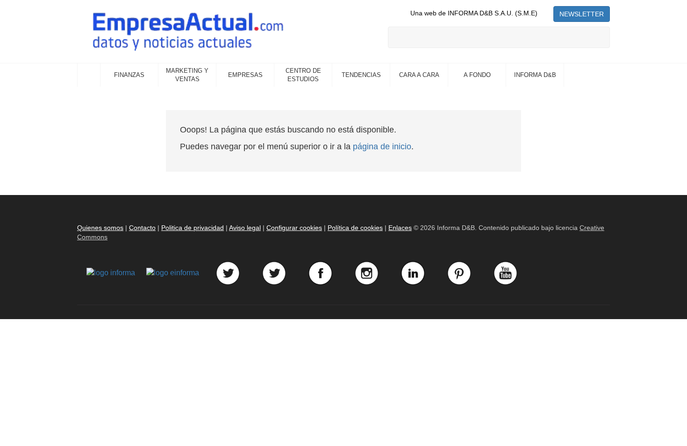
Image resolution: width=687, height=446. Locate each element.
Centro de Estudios (303, 75)
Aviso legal (245, 227)
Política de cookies (355, 227)
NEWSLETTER (581, 14)
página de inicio (382, 146)
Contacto (142, 227)
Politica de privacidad (192, 227)
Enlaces (400, 227)
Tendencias (361, 74)
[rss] (545, 13)
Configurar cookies (294, 227)
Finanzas (129, 74)
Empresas (245, 74)
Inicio (89, 75)
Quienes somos (100, 227)
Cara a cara (419, 74)
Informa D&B (535, 74)
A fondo (477, 74)
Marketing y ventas (187, 75)
